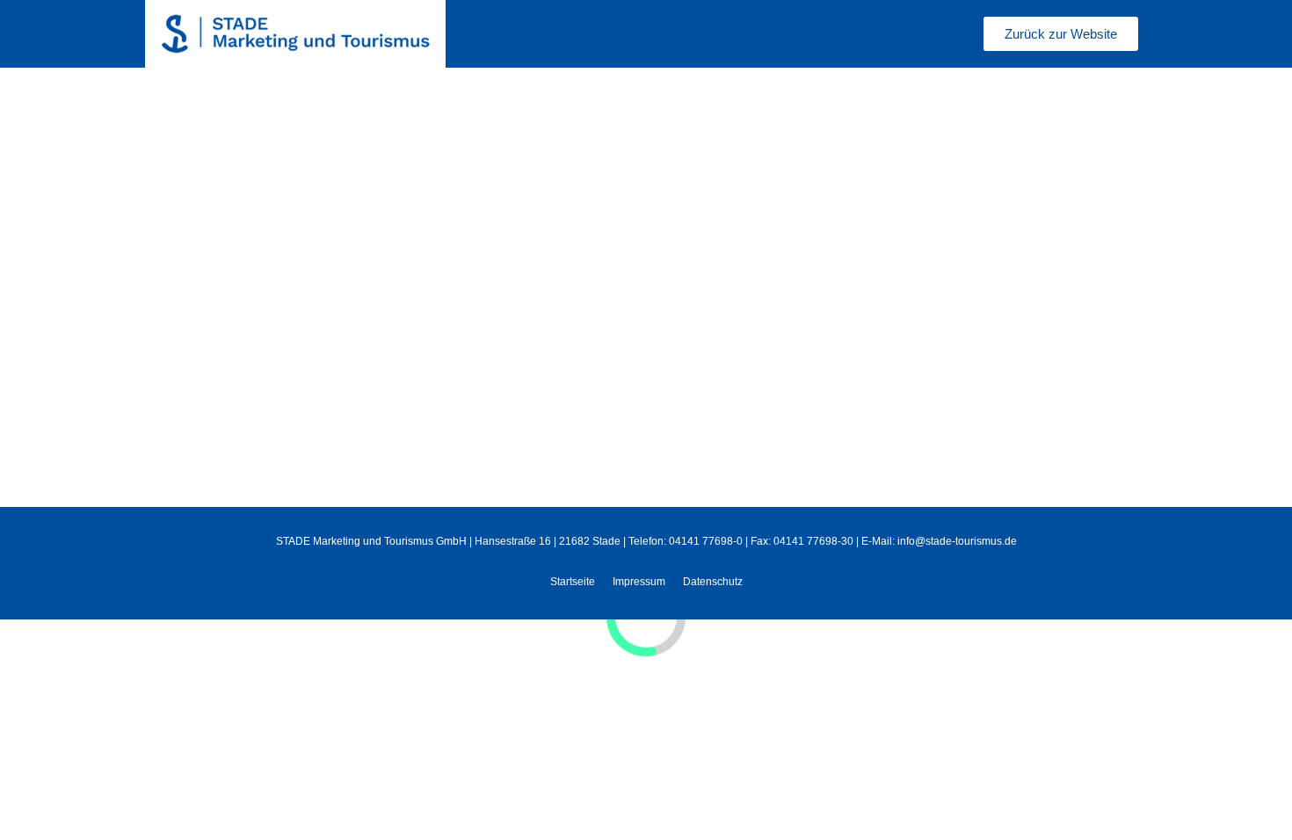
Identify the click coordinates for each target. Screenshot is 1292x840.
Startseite (572, 582)
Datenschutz (713, 582)
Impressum (639, 582)
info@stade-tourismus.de (957, 541)
